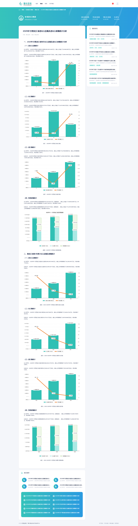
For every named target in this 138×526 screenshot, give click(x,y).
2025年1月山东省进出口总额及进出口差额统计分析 (38, 504)
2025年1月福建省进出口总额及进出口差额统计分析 (38, 508)
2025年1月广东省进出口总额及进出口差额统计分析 (38, 495)
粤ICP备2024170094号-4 (34, 523)
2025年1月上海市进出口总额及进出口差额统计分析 (67, 500)
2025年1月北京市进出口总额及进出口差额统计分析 (67, 504)
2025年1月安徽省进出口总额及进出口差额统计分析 (38, 512)
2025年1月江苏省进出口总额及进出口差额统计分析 (38, 500)
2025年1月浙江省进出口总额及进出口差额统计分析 (67, 495)
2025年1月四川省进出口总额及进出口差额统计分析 (67, 508)
